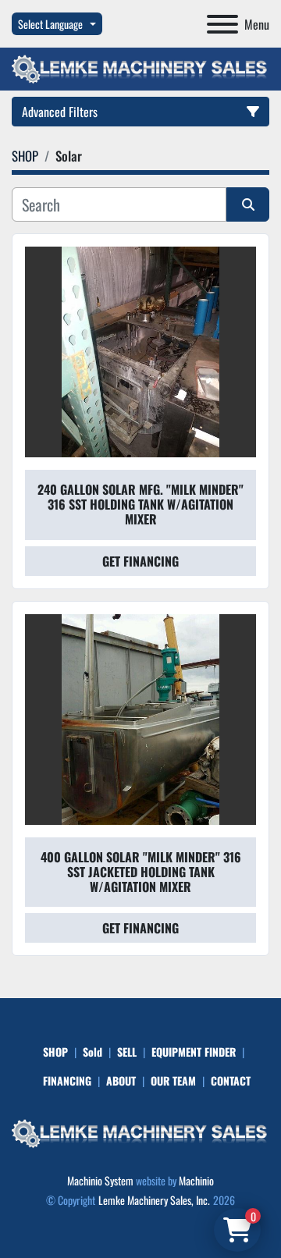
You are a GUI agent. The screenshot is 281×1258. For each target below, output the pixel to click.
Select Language (50, 24)
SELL (127, 1051)
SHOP (55, 1051)
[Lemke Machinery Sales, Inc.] (140, 1132)
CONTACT (231, 1080)
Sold (92, 1051)
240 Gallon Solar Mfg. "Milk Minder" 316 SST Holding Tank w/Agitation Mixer (140, 504)
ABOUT (121, 1080)
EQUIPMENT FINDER (193, 1051)
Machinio (196, 1180)
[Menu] (222, 24)
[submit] (247, 204)
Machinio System (100, 1180)
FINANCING (67, 1080)
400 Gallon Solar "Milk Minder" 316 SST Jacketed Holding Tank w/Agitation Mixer (141, 872)
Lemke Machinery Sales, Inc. (154, 1200)
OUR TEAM (173, 1080)
